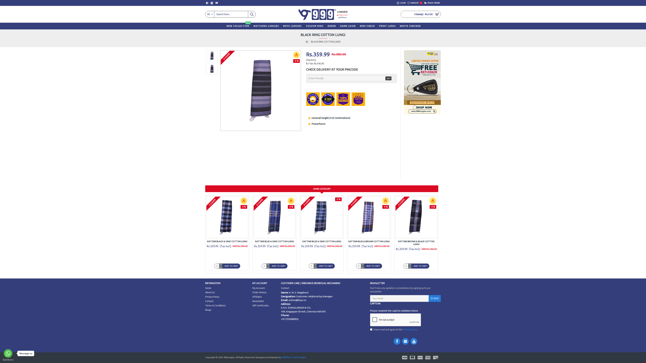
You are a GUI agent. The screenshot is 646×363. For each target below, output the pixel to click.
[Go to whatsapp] (8, 353)
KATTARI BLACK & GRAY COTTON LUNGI (227, 241)
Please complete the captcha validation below (382, 310)
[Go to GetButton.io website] (8, 360)
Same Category (322, 189)
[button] (212, 51)
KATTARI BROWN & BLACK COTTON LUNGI (416, 242)
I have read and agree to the (395, 329)
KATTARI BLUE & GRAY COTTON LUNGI (274, 241)
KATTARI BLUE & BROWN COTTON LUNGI (369, 241)
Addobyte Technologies (293, 357)
